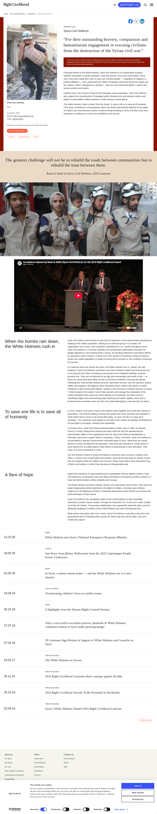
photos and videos (17, 131)
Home (6, 14)
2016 (74, 27)
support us (129, 4)
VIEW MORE (145, 720)
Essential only (137, 799)
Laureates (31, 14)
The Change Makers (17, 14)
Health (11, 137)
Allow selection (138, 793)
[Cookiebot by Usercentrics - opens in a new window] (15, 809)
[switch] (66, 809)
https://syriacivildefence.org (23, 116)
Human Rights (24, 137)
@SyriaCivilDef (18, 119)
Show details (119, 809)
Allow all (137, 786)
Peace (36, 137)
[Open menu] (151, 5)
